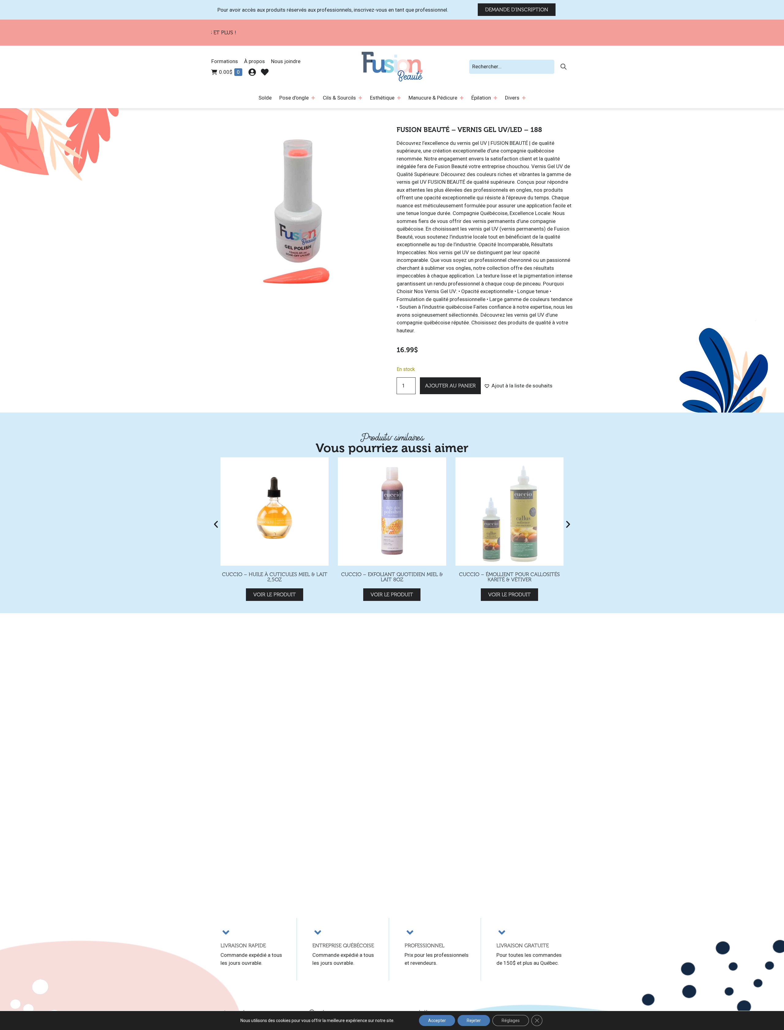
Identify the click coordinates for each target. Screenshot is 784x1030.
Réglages (511, 1020)
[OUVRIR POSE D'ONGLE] (313, 98)
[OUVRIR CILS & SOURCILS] (360, 98)
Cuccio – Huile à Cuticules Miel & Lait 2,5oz (274, 577)
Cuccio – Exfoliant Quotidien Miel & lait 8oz (392, 577)
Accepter (437, 1020)
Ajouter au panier (450, 386)
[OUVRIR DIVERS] (524, 98)
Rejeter (474, 1020)
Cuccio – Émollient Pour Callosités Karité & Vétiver (509, 577)
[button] (518, 386)
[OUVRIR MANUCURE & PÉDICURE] (462, 98)
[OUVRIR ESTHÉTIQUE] (399, 98)
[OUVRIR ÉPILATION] (495, 98)
